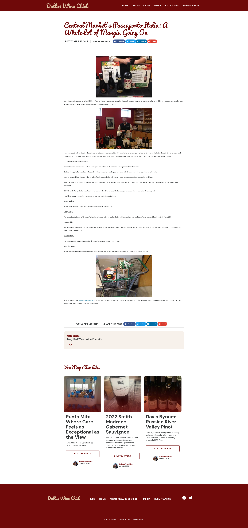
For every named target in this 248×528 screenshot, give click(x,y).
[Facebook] (184, 498)
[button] (119, 41)
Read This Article (82, 453)
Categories (172, 5)
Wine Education (94, 339)
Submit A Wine (191, 5)
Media (157, 5)
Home (125, 5)
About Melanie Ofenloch (124, 499)
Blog (69, 339)
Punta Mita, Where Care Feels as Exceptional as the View (82, 427)
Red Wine (79, 339)
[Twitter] (190, 498)
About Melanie (141, 5)
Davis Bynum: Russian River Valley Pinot (161, 422)
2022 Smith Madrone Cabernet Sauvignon (119, 424)
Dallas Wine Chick (85, 462)
